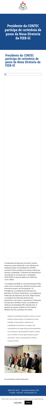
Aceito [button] (28, 403)
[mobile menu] (43, 4)
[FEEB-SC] (23, 6)
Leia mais (18, 402)
